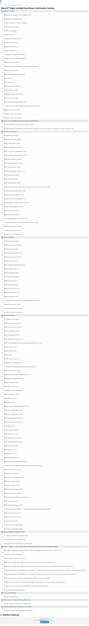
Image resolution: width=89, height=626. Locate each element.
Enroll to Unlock (44, 622)
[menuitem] (1, 3)
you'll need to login (50, 620)
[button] (1, 1)
